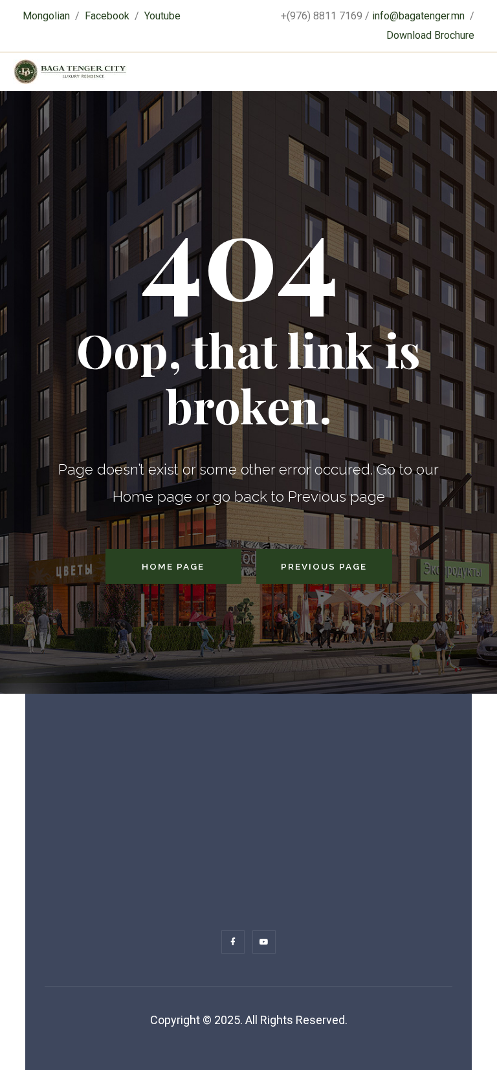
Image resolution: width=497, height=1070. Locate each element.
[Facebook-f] (233, 942)
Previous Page (324, 566)
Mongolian (46, 16)
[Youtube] (264, 942)
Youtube (162, 16)
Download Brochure (430, 35)
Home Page (173, 566)
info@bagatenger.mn (418, 16)
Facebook (107, 16)
